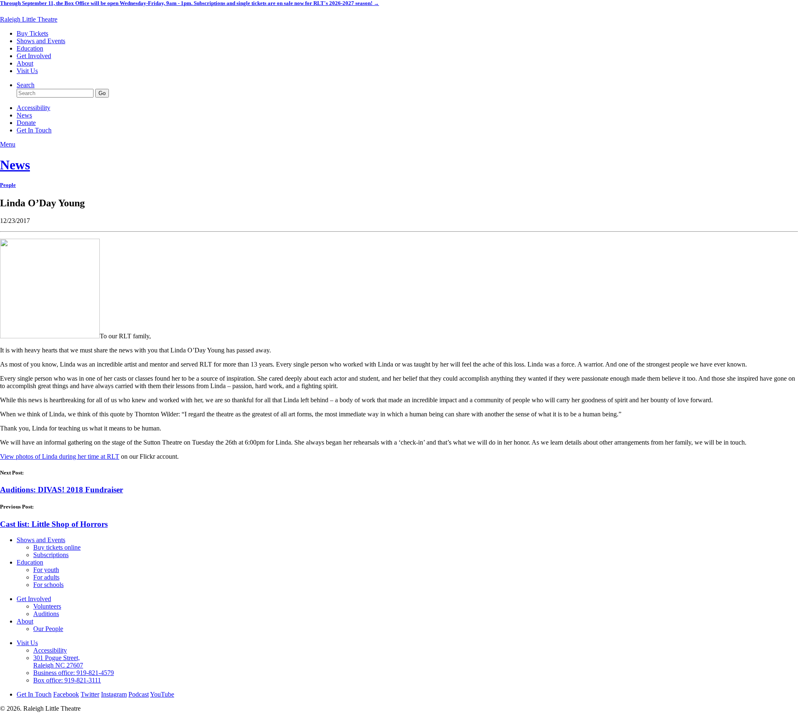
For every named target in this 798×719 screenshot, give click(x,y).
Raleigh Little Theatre (28, 19)
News (24, 115)
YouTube (162, 694)
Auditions (46, 613)
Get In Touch (34, 130)
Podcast (138, 694)
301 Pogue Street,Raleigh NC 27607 (58, 661)
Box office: (67, 680)
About (25, 63)
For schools (48, 584)
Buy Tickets (32, 33)
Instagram (114, 694)
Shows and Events (41, 40)
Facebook (66, 694)
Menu (7, 144)
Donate (26, 122)
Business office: (73, 672)
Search (25, 84)
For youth (46, 569)
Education (30, 48)
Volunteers (47, 606)
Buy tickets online (57, 547)
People (8, 185)
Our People (48, 628)
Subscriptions (51, 554)
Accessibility (33, 107)
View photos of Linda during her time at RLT (59, 456)
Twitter (90, 694)
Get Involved (34, 55)
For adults (46, 577)
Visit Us (27, 70)
